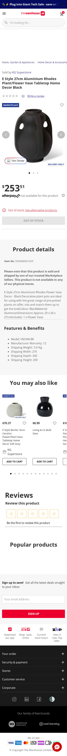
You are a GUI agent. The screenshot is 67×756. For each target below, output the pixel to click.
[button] (11, 514)
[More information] (62, 195)
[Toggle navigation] (4, 13)
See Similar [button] (18, 160)
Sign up (33, 614)
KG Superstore (21, 72)
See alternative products (41, 210)
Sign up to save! (13, 583)
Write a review (35, 96)
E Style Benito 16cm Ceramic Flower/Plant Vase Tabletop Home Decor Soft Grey (13, 436)
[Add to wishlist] (62, 105)
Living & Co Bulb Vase (42, 431)
